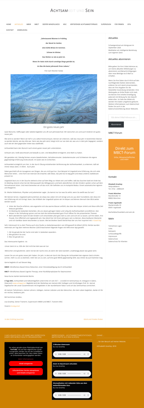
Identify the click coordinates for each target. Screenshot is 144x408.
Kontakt (10, 30)
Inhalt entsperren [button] (26, 363)
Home (8, 24)
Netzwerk (112, 231)
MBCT (37, 24)
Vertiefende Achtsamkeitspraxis (83, 24)
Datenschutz (134, 104)
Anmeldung (22, 30)
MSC (65, 24)
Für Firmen (119, 24)
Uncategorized (15, 306)
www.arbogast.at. (20, 283)
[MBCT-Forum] (124, 170)
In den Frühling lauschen (14, 319)
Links (110, 228)
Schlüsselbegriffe (114, 234)
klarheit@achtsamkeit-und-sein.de (121, 212)
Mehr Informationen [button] (26, 359)
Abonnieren (116, 124)
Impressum (112, 236)
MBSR (29, 24)
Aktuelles (19, 24)
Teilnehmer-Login (115, 226)
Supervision (106, 24)
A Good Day (96, 220)
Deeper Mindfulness (51, 24)
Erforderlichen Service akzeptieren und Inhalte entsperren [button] (26, 371)
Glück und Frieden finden (93, 319)
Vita (129, 24)
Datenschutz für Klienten (117, 241)
